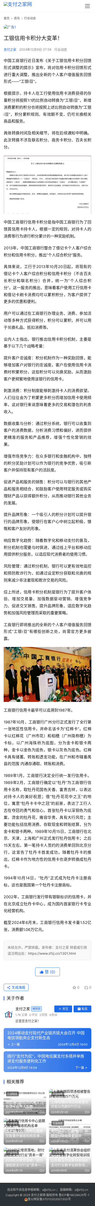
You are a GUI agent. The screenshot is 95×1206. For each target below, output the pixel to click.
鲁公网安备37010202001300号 (49, 1199)
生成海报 (18, 987)
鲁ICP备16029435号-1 (74, 1195)
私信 (84, 1009)
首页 (7, 18)
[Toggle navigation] (87, 6)
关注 (65, 1009)
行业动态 (60, 49)
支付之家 (10, 49)
